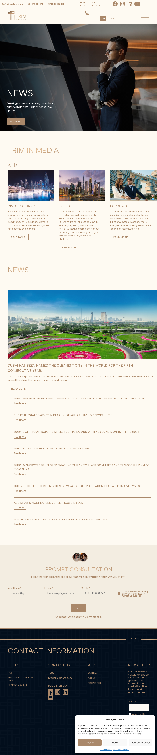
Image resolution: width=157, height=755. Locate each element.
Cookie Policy (106, 749)
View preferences (140, 742)
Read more (18, 237)
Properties (94, 683)
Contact (93, 673)
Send (78, 608)
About (92, 678)
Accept (90, 742)
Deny (115, 742)
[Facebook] (115, 3)
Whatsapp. (95, 616)
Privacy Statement (121, 749)
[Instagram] (122, 3)
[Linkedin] (129, 3)
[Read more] (31, 200)
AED (113, 18)
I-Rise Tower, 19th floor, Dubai (21, 679)
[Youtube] (137, 3)
